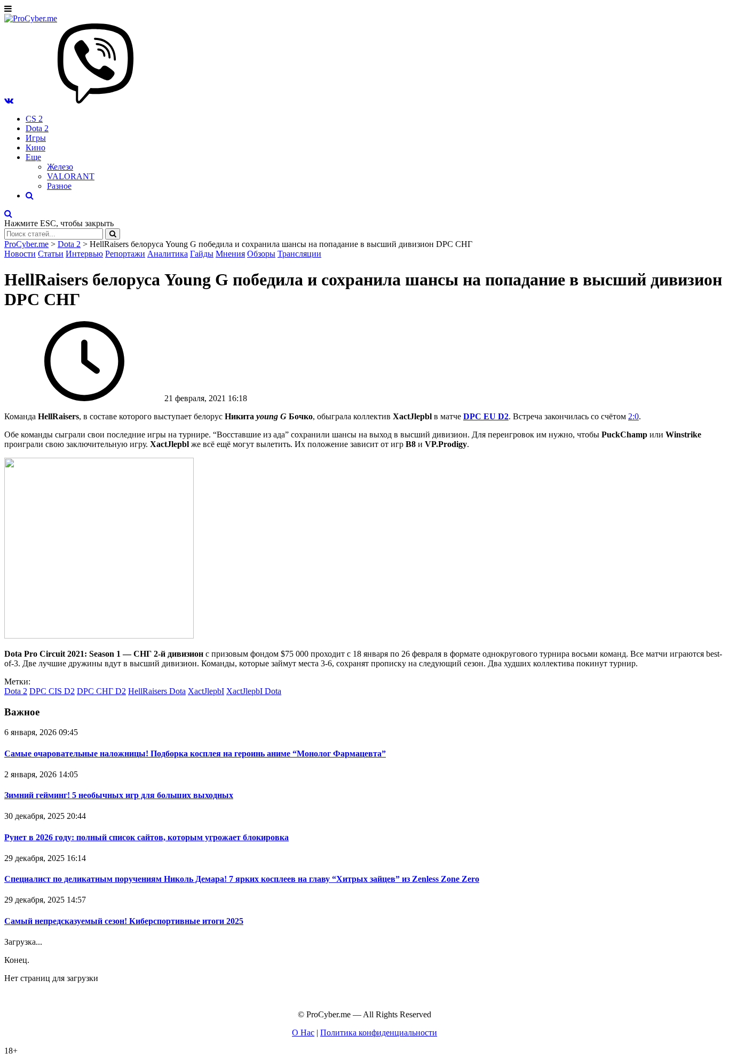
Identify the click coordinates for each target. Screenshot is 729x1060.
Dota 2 (37, 128)
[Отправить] (112, 234)
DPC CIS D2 (52, 691)
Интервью (84, 253)
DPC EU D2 (486, 416)
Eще (33, 157)
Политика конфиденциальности (378, 1032)
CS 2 (34, 118)
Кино (35, 147)
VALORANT (70, 176)
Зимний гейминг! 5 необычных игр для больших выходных (118, 795)
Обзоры (261, 253)
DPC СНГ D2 (101, 691)
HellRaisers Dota (157, 691)
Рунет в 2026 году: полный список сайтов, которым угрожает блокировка (146, 837)
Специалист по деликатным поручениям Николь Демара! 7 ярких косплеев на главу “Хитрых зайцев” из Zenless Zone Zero (241, 878)
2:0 (633, 416)
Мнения (230, 253)
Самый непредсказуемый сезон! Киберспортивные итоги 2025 (123, 921)
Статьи (51, 253)
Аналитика (167, 253)
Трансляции (299, 253)
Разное (59, 185)
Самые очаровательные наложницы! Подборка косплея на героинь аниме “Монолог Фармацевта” (195, 753)
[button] (8, 100)
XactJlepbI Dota (253, 691)
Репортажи (125, 253)
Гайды (201, 253)
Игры (36, 137)
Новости (20, 253)
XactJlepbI (206, 691)
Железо (60, 166)
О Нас (303, 1032)
